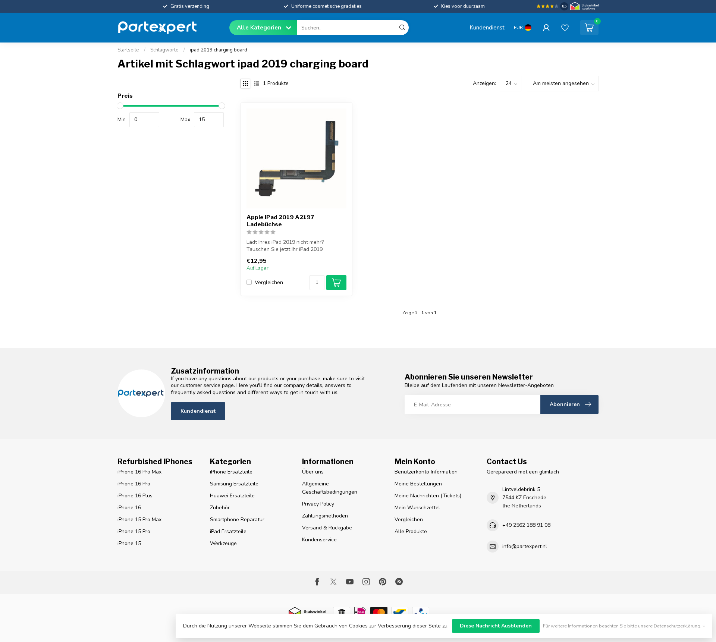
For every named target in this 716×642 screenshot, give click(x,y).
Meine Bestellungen (418, 483)
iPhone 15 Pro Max (139, 519)
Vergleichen (269, 282)
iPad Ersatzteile (228, 531)
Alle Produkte (411, 531)
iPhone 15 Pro (133, 531)
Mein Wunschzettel (417, 507)
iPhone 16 (129, 507)
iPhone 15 (129, 543)
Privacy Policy (318, 503)
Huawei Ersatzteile (232, 495)
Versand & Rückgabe (327, 527)
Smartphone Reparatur (237, 519)
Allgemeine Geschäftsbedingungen (329, 487)
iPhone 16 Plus (135, 495)
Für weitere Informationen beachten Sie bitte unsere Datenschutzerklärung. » (624, 626)
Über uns (313, 471)
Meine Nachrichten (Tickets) (428, 495)
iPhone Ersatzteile (231, 471)
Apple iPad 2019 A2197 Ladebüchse (280, 220)
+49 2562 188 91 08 (526, 525)
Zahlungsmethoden (325, 515)
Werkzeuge (223, 543)
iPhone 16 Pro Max (139, 471)
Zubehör (220, 507)
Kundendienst (487, 27)
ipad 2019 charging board (218, 50)
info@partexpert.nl (524, 546)
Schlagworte (164, 50)
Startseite (128, 50)
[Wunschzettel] (565, 27)
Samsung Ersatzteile (234, 483)
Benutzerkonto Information (426, 471)
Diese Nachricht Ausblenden (496, 625)
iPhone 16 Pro (133, 483)
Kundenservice (319, 539)
